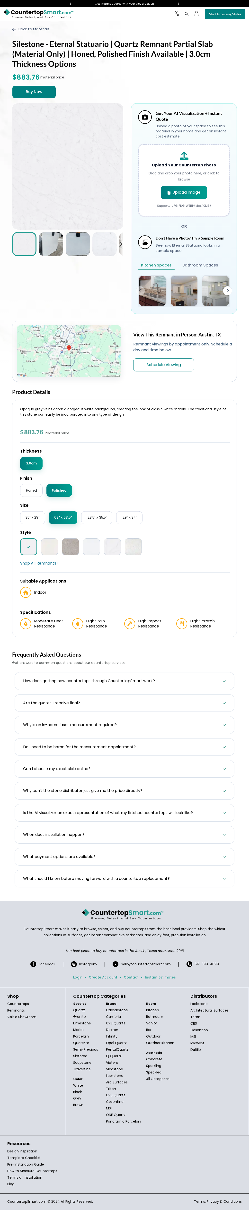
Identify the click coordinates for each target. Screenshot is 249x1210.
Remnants (16, 1010)
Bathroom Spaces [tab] (200, 265)
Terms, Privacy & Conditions (218, 1201)
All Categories (157, 1078)
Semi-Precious (85, 1049)
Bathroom (154, 1016)
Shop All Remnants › (39, 563)
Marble (79, 1029)
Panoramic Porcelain (123, 1121)
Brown (78, 1104)
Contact (131, 977)
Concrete (154, 1059)
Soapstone (82, 1062)
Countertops (18, 1003)
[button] (120, 244)
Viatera (112, 1062)
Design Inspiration (22, 1151)
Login (77, 977)
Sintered (80, 1056)
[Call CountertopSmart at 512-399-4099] (177, 13)
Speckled (153, 1072)
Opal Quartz (116, 1042)
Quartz (79, 1010)
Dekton (112, 1029)
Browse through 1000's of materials (120, 3)
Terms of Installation (24, 1177)
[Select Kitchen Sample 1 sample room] (152, 291)
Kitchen (152, 1010)
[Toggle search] (187, 14)
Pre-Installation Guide (25, 1164)
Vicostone (114, 1069)
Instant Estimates (160, 977)
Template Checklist (24, 1157)
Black (77, 1092)
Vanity (151, 1023)
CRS (193, 1023)
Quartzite (81, 1042)
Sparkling (153, 1065)
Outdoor (153, 1036)
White (78, 1085)
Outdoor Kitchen (160, 1042)
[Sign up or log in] (196, 13)
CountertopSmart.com (26, 1201)
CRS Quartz (115, 1023)
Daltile (195, 1049)
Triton (111, 1088)
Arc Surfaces (117, 1082)
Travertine (82, 1069)
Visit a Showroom (21, 1016)
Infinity (111, 1036)
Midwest (197, 1043)
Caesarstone (117, 1010)
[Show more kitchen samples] (227, 290)
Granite (79, 1016)
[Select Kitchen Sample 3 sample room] (216, 291)
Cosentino (115, 1101)
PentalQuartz (117, 1049)
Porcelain (81, 1036)
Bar (148, 1029)
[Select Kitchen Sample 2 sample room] (184, 291)
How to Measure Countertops (32, 1170)
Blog (10, 1184)
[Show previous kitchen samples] (140, 290)
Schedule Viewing (163, 365)
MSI (109, 1108)
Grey (77, 1098)
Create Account (103, 977)
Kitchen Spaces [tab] (156, 265)
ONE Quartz (115, 1114)
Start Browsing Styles (225, 14)
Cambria (113, 1016)
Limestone (82, 1023)
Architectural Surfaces (209, 1010)
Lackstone (114, 1075)
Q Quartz (114, 1056)
